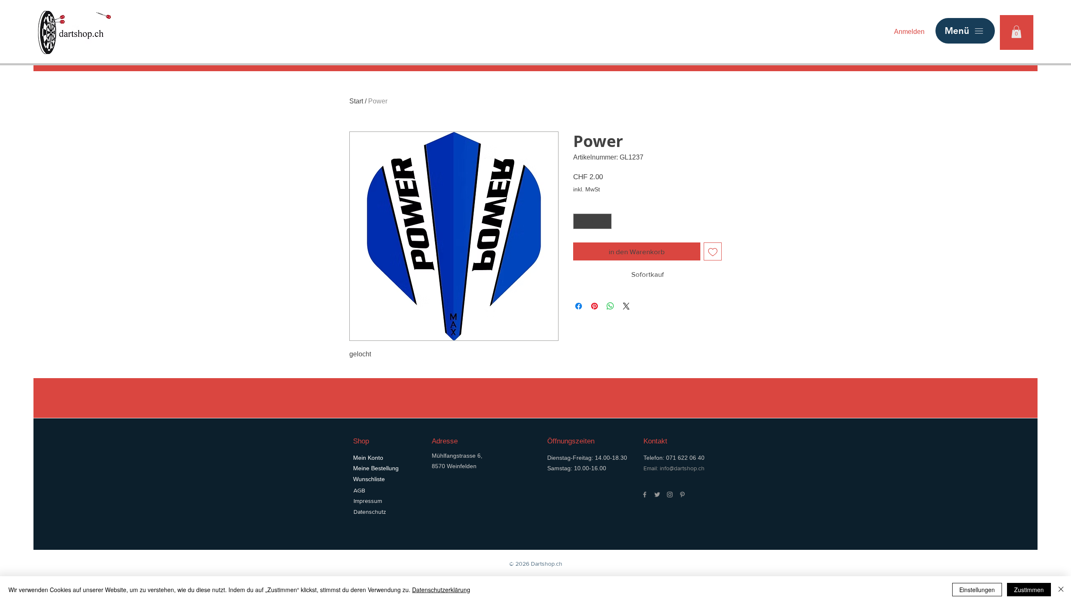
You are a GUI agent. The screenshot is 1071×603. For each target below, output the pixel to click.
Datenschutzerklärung (441, 589)
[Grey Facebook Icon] (644, 494)
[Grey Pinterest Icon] (682, 494)
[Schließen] (1061, 589)
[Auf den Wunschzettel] (713, 251)
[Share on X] (626, 306)
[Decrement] (579, 221)
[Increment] (605, 221)
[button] (1016, 32)
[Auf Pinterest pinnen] (594, 306)
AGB (359, 490)
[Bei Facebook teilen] (579, 306)
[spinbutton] (592, 221)
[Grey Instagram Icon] (670, 494)
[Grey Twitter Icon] (657, 494)
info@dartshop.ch (682, 468)
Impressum (368, 500)
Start (356, 101)
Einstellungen (977, 589)
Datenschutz (370, 511)
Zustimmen (1029, 589)
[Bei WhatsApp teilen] (610, 306)
